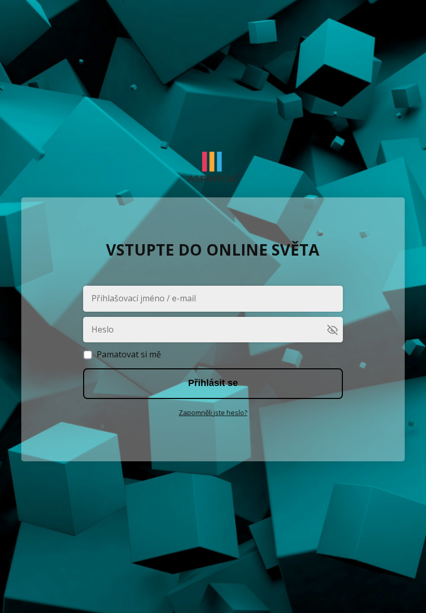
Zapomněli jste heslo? (213, 412)
